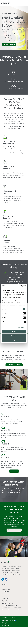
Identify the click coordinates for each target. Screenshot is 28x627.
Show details (21, 327)
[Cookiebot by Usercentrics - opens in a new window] (20, 286)
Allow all (14, 331)
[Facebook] (6, 579)
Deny (14, 340)
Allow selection (14, 335)
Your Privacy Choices (8, 620)
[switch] (24, 313)
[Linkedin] (2, 579)
